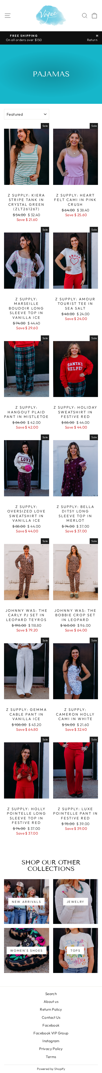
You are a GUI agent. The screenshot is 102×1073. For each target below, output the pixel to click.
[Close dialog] (99, 499)
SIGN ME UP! (76, 546)
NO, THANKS (76, 554)
